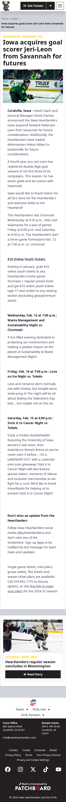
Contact (13, 750)
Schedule (39, 750)
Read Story (34, 674)
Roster (53, 750)
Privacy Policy (13, 755)
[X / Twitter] (33, 769)
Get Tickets (35, 6)
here (40, 542)
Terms (28, 755)
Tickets (26, 750)
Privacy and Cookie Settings (33, 760)
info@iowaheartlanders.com (19, 737)
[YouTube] (58, 769)
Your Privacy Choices (49, 755)
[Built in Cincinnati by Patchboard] (33, 786)
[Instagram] (20, 769)
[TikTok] (46, 769)
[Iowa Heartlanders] (6, 6)
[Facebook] (8, 769)
